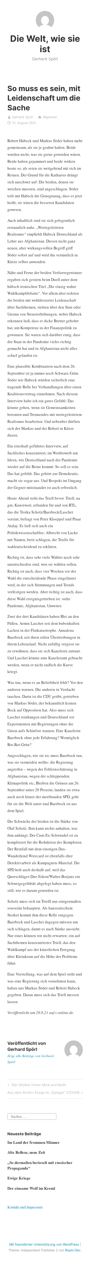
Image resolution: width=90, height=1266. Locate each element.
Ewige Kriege (18, 1178)
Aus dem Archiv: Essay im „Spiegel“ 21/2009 (43, 1093)
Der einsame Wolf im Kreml (31, 1188)
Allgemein (50, 117)
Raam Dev (73, 1250)
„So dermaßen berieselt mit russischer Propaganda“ (39, 1165)
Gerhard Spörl (22, 117)
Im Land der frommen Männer (33, 1142)
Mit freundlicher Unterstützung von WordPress (44, 1244)
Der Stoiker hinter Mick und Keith (38, 1085)
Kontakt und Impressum (24, 1207)
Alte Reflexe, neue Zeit (26, 1152)
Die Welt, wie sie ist (45, 43)
